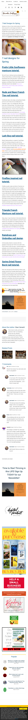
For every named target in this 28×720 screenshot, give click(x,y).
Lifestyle (15, 311)
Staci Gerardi (5, 311)
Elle (7, 366)
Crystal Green (9, 388)
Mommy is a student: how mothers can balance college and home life (16, 661)
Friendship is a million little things (16, 688)
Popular (14, 657)
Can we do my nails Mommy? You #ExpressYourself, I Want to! (16, 682)
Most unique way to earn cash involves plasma (16, 675)
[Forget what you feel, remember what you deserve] (5, 667)
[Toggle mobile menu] (25, 11)
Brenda (8, 414)
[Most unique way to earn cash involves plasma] (5, 674)
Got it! (23, 708)
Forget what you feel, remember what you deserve (16, 668)
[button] (3, 355)
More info (16, 718)
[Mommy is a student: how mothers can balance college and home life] (5, 661)
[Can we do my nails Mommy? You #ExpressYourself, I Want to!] (5, 681)
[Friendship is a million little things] (4, 688)
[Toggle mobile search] (22, 11)
